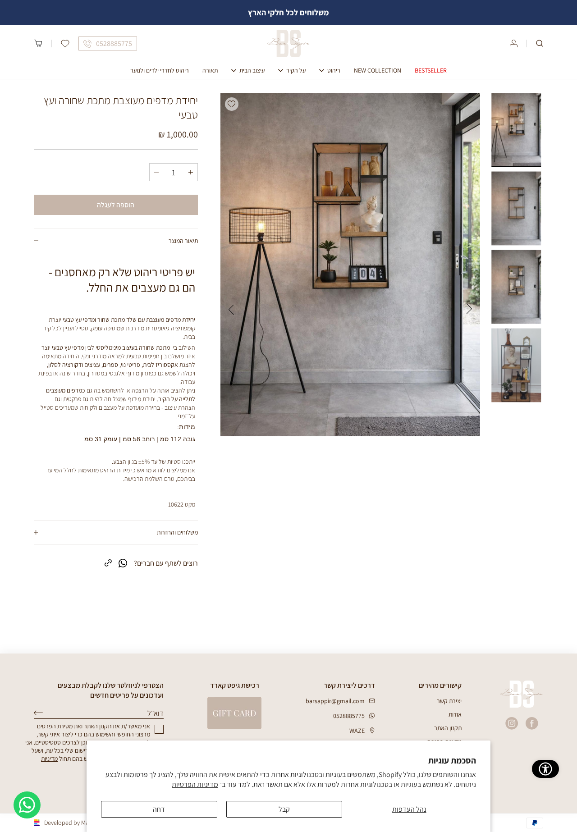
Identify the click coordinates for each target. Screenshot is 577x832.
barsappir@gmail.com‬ (335, 701)
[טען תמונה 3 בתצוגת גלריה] (516, 287)
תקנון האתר (448, 728)
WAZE (357, 731)
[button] (539, 43)
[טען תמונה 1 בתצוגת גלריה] (516, 130)
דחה (159, 809)
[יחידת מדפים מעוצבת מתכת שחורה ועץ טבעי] (350, 264)
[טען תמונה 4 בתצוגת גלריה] (516, 365)
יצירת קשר (449, 701)
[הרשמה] (38, 712)
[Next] (231, 309)
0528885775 (349, 716)
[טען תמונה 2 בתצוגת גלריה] (516, 209)
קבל (284, 809)
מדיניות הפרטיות (195, 784)
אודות (455, 714)
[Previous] (469, 309)
